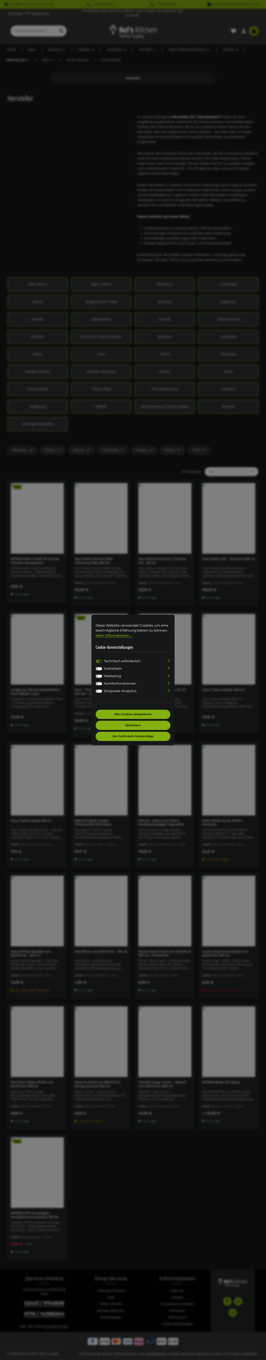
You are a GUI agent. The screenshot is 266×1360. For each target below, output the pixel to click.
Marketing (112, 676)
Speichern (133, 725)
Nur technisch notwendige (133, 736)
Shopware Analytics (120, 691)
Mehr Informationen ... (114, 635)
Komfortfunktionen (120, 684)
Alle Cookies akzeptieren (133, 714)
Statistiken (113, 669)
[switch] (99, 668)
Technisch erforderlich (122, 661)
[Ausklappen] (169, 660)
